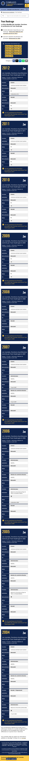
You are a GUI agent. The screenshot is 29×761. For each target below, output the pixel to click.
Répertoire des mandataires (8, 12)
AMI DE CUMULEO (11, 759)
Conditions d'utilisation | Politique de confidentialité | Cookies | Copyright (14, 744)
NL (26, 1)
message (23, 738)
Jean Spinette (24, 9)
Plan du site (10, 745)
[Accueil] (1, 12)
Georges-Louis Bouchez (13, 9)
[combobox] (16, 16)
